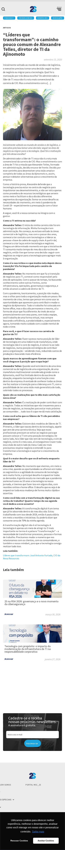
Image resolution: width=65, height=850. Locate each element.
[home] (32, 9)
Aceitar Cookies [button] (46, 840)
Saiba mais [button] (38, 831)
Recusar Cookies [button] (19, 840)
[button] (58, 9)
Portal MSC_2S (33, 784)
